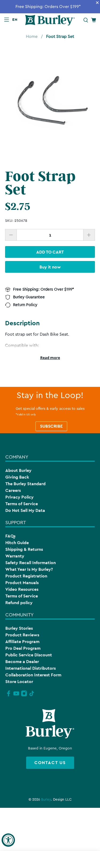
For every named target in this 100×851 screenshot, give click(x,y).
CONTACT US (50, 762)
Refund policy (19, 602)
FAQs (10, 536)
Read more (50, 357)
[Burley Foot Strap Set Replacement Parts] (50, 101)
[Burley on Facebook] (8, 695)
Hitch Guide (17, 542)
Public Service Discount (28, 655)
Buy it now (50, 267)
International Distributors (30, 668)
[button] (16, 19)
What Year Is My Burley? (29, 569)
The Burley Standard (25, 484)
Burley (46, 799)
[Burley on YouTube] (16, 695)
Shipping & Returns (24, 549)
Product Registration (26, 576)
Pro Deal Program (23, 648)
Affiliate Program (22, 641)
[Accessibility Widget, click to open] (8, 840)
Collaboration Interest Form (33, 675)
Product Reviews (22, 635)
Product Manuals (22, 582)
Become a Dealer (22, 661)
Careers (13, 490)
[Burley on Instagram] (24, 695)
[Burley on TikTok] (32, 695)
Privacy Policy (19, 497)
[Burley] (50, 20)
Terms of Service (21, 504)
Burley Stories (19, 628)
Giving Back (17, 477)
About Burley (18, 470)
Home (32, 36)
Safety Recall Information (30, 562)
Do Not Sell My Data (25, 510)
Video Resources (21, 589)
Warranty (14, 556)
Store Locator (19, 681)
